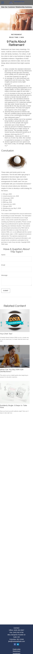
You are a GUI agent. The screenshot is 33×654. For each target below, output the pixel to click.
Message (4, 275)
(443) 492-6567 (19, 630)
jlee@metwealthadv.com (16, 641)
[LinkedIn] (18, 644)
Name (3, 255)
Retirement (16, 651)
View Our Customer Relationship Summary (16, 7)
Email (3, 265)
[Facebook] (15, 644)
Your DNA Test (6, 334)
